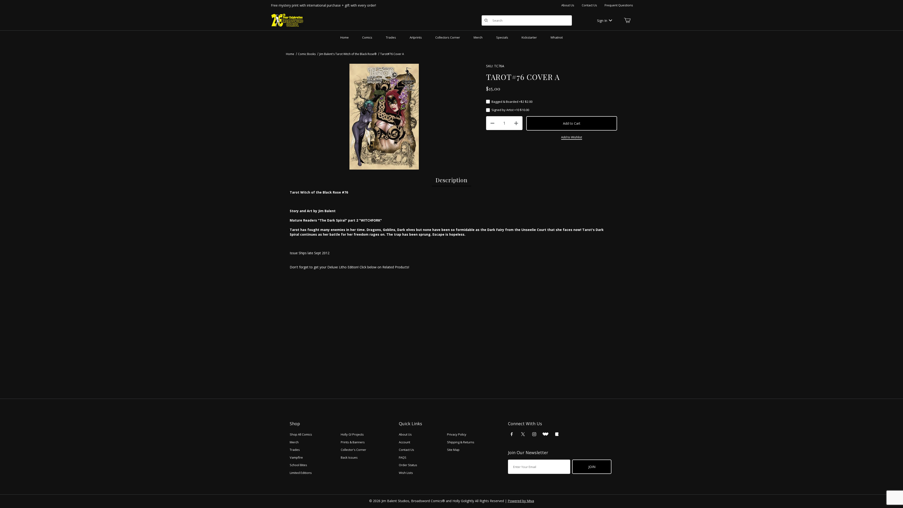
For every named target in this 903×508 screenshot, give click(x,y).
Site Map (453, 450)
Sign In (602, 20)
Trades (295, 450)
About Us (567, 5)
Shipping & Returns (460, 442)
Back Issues (349, 457)
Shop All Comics (301, 434)
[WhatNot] (545, 434)
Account (404, 442)
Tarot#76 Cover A (392, 54)
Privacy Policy (456, 434)
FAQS (402, 457)
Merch (294, 442)
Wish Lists (406, 473)
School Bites (298, 465)
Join (591, 466)
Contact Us (589, 5)
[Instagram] (534, 434)
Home (290, 54)
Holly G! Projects (352, 434)
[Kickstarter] (556, 434)
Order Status (408, 465)
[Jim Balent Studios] (287, 20)
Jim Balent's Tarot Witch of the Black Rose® (347, 54)
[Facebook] (511, 434)
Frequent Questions (619, 5)
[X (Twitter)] (523, 434)
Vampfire (296, 457)
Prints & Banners (353, 442)
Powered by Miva (521, 501)
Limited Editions (301, 473)
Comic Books (307, 54)
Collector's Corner (353, 450)
